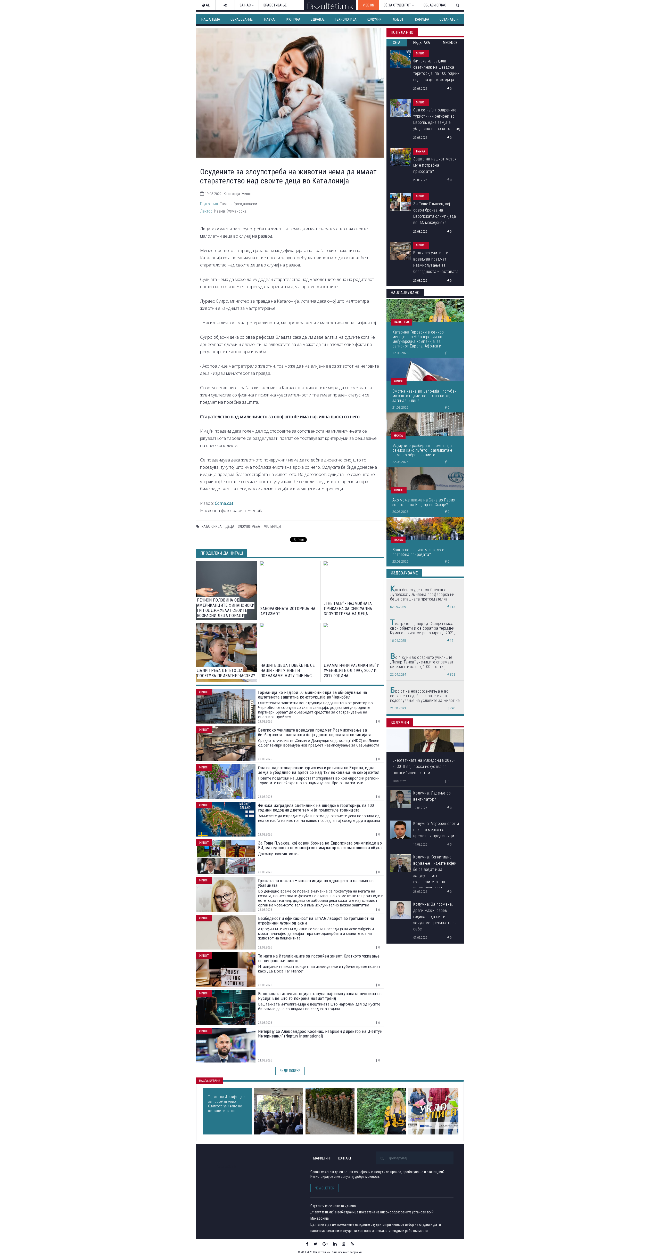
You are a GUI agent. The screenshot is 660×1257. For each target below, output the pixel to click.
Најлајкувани (209, 1081)
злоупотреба (249, 526)
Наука (269, 19)
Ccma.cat (224, 503)
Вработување (275, 5)
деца (229, 526)
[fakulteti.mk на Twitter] (315, 1244)
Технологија (346, 19)
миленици (272, 526)
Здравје (318, 19)
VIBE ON (368, 5)
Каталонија (212, 526)
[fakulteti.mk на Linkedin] (335, 1244)
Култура (293, 19)
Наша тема (210, 19)
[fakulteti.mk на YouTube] (343, 1244)
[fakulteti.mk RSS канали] (352, 1244)
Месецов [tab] (450, 42)
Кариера (422, 19)
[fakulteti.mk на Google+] (325, 1244)
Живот (398, 19)
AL (207, 5)
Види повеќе (290, 1071)
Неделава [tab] (421, 42)
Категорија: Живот (238, 194)
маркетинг (322, 1158)
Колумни (374, 19)
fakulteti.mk (226, 1166)
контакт (344, 1158)
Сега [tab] (396, 42)
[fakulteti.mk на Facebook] (307, 1244)
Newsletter (324, 1188)
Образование (241, 19)
